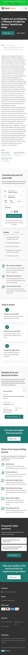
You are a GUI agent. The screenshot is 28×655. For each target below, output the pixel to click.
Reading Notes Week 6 (19, 152)
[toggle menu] (26, 8)
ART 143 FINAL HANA (6, 158)
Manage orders (22, 8)
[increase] (22, 206)
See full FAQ (13, 555)
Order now (6, 33)
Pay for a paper (5, 626)
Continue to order (14, 216)
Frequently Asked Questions (8, 600)
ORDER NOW (14, 4)
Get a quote (21, 33)
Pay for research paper (6, 621)
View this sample (12, 416)
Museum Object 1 (5, 152)
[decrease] (17, 206)
